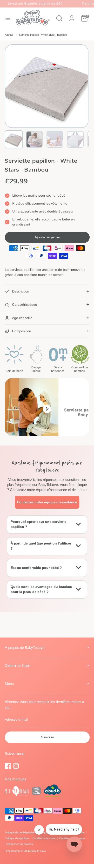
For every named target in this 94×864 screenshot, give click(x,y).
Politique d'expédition (17, 838)
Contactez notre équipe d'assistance (47, 502)
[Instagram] (16, 766)
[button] (14, 139)
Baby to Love (38, 851)
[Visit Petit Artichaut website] (17, 792)
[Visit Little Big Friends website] (36, 791)
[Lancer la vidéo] (47, 409)
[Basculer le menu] (8, 18)
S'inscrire (47, 737)
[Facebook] (8, 766)
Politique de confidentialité (19, 832)
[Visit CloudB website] (52, 791)
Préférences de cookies (19, 844)
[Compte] (72, 16)
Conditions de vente (44, 838)
